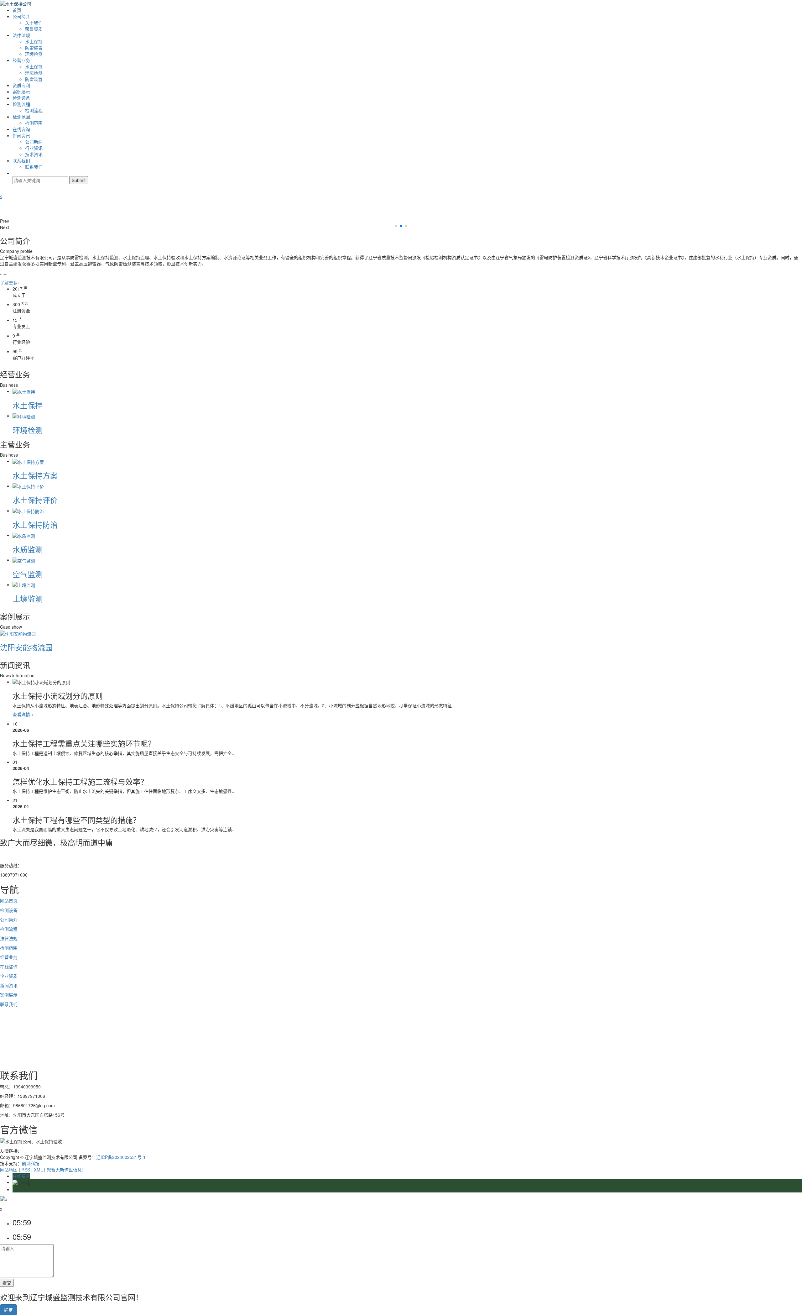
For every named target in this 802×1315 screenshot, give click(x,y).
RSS (25, 1169)
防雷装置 (34, 48)
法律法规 (21, 35)
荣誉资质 (34, 29)
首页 (17, 10)
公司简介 (21, 16)
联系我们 (21, 160)
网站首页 (9, 901)
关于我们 (34, 22)
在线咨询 (21, 129)
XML (38, 1169)
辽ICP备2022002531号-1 (121, 1157)
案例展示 (21, 91)
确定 (8, 1310)
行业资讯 (34, 148)
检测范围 (21, 116)
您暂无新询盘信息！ (66, 1169)
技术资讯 (34, 154)
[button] (401, 221)
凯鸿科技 (30, 1163)
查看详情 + (23, 714)
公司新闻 (34, 142)
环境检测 (34, 54)
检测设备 (21, 98)
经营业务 (21, 60)
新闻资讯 (21, 135)
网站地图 (9, 1169)
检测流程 (21, 104)
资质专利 (21, 85)
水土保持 (34, 41)
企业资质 (9, 976)
